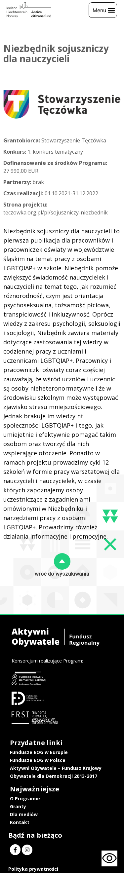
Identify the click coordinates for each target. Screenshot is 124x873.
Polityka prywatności (33, 869)
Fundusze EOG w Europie (39, 752)
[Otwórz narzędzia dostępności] (109, 858)
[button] (103, 10)
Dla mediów (24, 814)
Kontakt (19, 822)
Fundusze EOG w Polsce (37, 760)
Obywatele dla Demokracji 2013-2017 (53, 776)
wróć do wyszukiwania (62, 574)
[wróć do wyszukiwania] (62, 561)
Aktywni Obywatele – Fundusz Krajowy (56, 768)
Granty (18, 806)
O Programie (25, 798)
